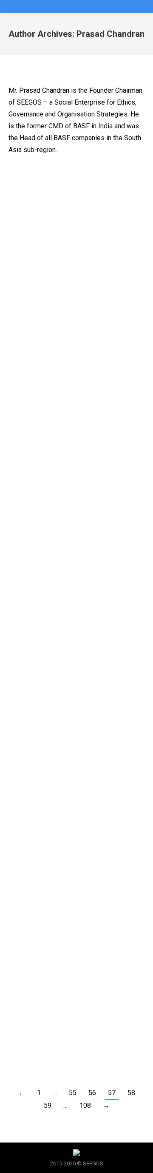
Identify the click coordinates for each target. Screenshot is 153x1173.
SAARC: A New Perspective (72, 366)
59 (47, 1105)
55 (72, 1093)
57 (112, 1093)
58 (131, 1093)
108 (85, 1105)
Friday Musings (38, 216)
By (87, 216)
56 (92, 1093)
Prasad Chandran (110, 34)
